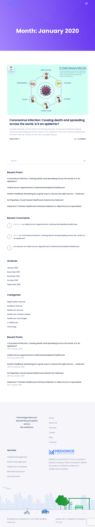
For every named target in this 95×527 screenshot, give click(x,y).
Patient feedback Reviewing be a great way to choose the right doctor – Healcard (45, 193)
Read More (14, 139)
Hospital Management (17, 457)
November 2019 (13, 276)
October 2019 (12, 280)
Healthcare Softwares (17, 466)
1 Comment (81, 139)
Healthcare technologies (17, 318)
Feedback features (14, 306)
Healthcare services (15, 310)
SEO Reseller (18, 246)
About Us (53, 422)
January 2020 (12, 268)
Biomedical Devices (16, 471)
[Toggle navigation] (86, 3)
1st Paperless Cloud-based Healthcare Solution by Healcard (35, 200)
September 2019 (13, 284)
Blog (51, 437)
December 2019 (13, 272)
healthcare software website (18, 314)
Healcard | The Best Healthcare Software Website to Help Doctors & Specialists (44, 206)
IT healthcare (12, 322)
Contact (53, 442)
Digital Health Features (16, 302)
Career (52, 432)
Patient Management (16, 462)
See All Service (13, 476)
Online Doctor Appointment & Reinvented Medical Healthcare (36, 187)
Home (51, 418)
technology (11, 327)
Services (52, 427)
